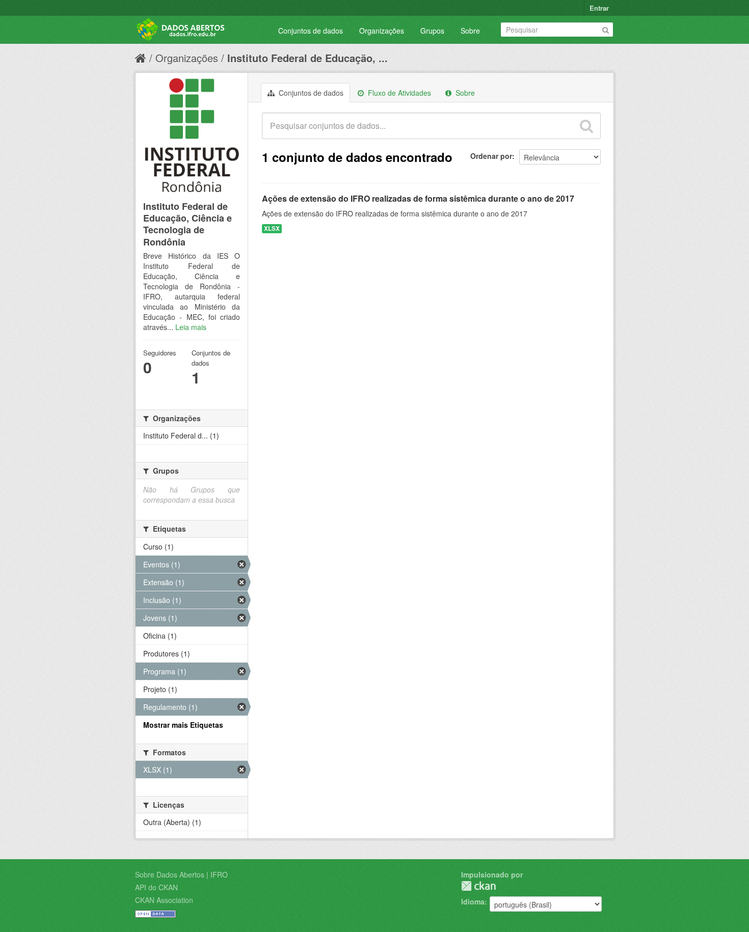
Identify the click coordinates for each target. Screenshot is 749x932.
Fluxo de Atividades (398, 93)
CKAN (478, 886)
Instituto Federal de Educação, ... (307, 57)
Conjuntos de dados (310, 30)
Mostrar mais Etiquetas (183, 725)
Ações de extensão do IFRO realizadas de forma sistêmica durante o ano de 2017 (418, 198)
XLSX (272, 228)
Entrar (599, 8)
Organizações (381, 30)
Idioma (473, 901)
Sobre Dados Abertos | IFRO (181, 874)
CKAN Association (164, 900)
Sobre (470, 30)
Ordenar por (491, 156)
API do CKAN (156, 887)
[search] (586, 125)
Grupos (432, 30)
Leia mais (190, 327)
